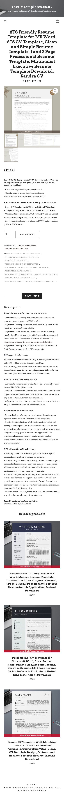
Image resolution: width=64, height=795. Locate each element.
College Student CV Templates (22, 264)
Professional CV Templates (21, 278)
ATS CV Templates (27, 246)
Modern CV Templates (47, 274)
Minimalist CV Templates (19, 274)
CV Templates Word (37, 267)
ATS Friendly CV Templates (26, 253)
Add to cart (27, 234)
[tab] (32, 296)
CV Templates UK (14, 267)
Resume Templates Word (19, 281)
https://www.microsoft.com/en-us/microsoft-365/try (28, 342)
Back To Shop (33, 81)
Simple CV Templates (46, 281)
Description (32, 296)
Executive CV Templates (18, 271)
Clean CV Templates (16, 260)
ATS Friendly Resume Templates (22, 257)
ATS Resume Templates (16, 249)
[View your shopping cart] (57, 21)
